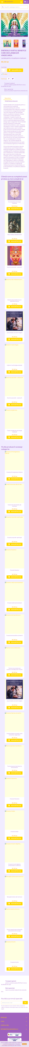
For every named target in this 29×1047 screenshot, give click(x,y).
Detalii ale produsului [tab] (11, 101)
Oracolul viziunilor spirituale (14, 537)
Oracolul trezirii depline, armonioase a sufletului (14, 865)
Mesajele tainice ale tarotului (14, 897)
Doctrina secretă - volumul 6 (14, 398)
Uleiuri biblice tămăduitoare (14, 234)
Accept (24, 1044)
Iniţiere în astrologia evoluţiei (14, 365)
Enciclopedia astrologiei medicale (14, 202)
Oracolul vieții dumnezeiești (14, 603)
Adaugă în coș (15, 70)
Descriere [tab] (8, 98)
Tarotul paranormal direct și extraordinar (14, 767)
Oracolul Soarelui (14, 570)
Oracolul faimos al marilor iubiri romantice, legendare (14, 734)
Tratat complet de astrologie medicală (14, 431)
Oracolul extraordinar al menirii (14, 635)
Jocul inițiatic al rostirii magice (14, 332)
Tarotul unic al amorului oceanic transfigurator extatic (15, 669)
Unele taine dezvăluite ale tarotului (14, 505)
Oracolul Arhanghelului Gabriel (14, 472)
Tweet (12, 78)
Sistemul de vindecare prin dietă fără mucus (14, 300)
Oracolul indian (14, 831)
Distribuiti (8, 78)
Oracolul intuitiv (14, 962)
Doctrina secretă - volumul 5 (14, 267)
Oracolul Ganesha (14, 799)
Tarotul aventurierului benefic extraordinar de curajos (14, 930)
